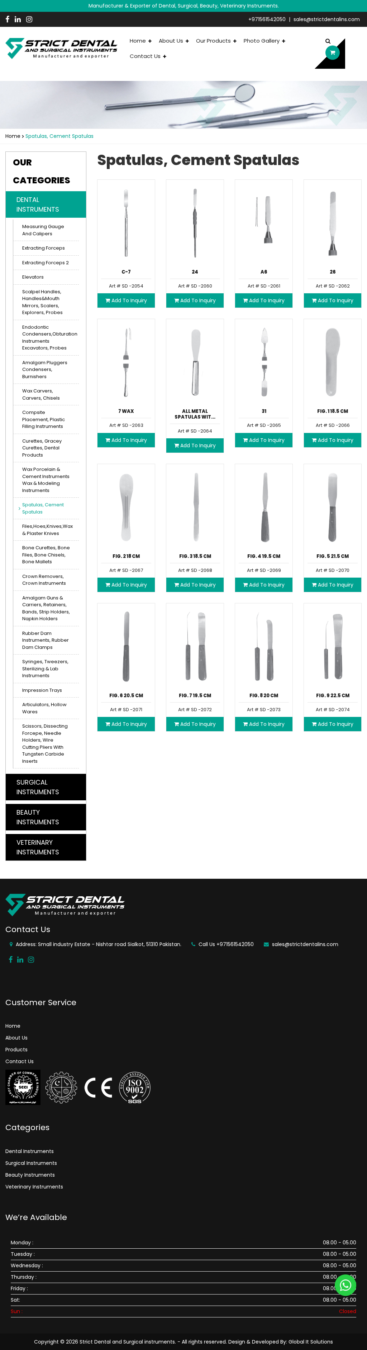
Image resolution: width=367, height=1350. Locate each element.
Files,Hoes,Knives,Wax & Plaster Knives (47, 530)
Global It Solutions (311, 1341)
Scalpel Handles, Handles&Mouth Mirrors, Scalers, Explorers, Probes (42, 302)
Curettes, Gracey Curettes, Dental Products (42, 448)
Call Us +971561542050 (225, 944)
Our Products (214, 40)
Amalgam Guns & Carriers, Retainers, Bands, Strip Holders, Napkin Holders (46, 608)
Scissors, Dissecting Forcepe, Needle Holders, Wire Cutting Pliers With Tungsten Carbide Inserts (45, 744)
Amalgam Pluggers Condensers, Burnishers (44, 369)
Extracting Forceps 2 (45, 262)
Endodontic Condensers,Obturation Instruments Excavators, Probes (49, 338)
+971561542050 (267, 19)
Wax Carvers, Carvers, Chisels (41, 394)
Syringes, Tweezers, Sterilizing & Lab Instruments (45, 668)
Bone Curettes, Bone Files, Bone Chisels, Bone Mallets (46, 554)
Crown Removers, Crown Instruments (44, 580)
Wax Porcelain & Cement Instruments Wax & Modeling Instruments (46, 480)
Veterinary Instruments (34, 1186)
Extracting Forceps (43, 248)
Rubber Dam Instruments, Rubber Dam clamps (45, 640)
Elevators (33, 277)
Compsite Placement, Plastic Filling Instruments (43, 419)
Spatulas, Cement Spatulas (43, 508)
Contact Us (146, 56)
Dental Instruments (29, 1151)
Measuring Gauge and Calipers (43, 230)
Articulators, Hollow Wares (44, 708)
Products (16, 1049)
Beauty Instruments (30, 1174)
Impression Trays (42, 690)
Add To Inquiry (128, 300)
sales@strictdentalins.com (327, 19)
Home (138, 40)
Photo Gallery (262, 40)
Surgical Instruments (31, 1163)
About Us (172, 40)
